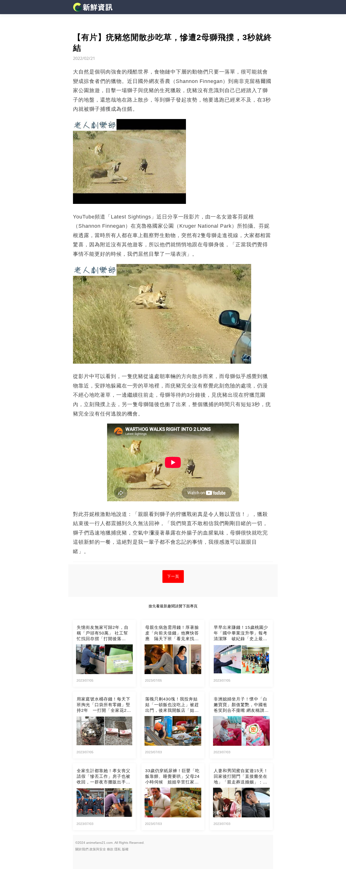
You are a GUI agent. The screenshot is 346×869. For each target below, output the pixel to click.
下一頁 (173, 576)
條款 (110, 849)
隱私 (117, 849)
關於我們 (82, 849)
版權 (125, 849)
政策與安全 (97, 849)
